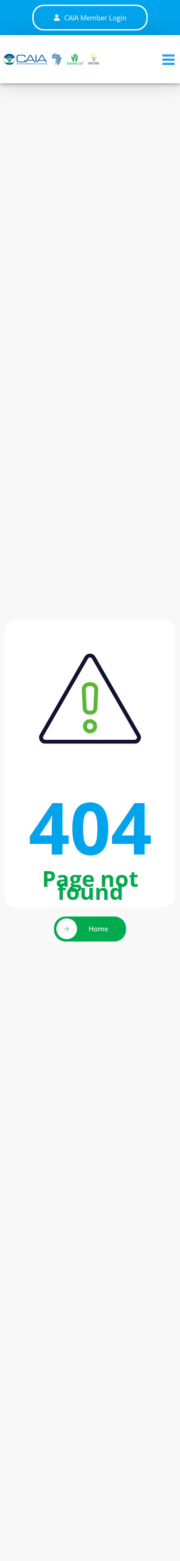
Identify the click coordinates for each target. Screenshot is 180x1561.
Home (98, 928)
